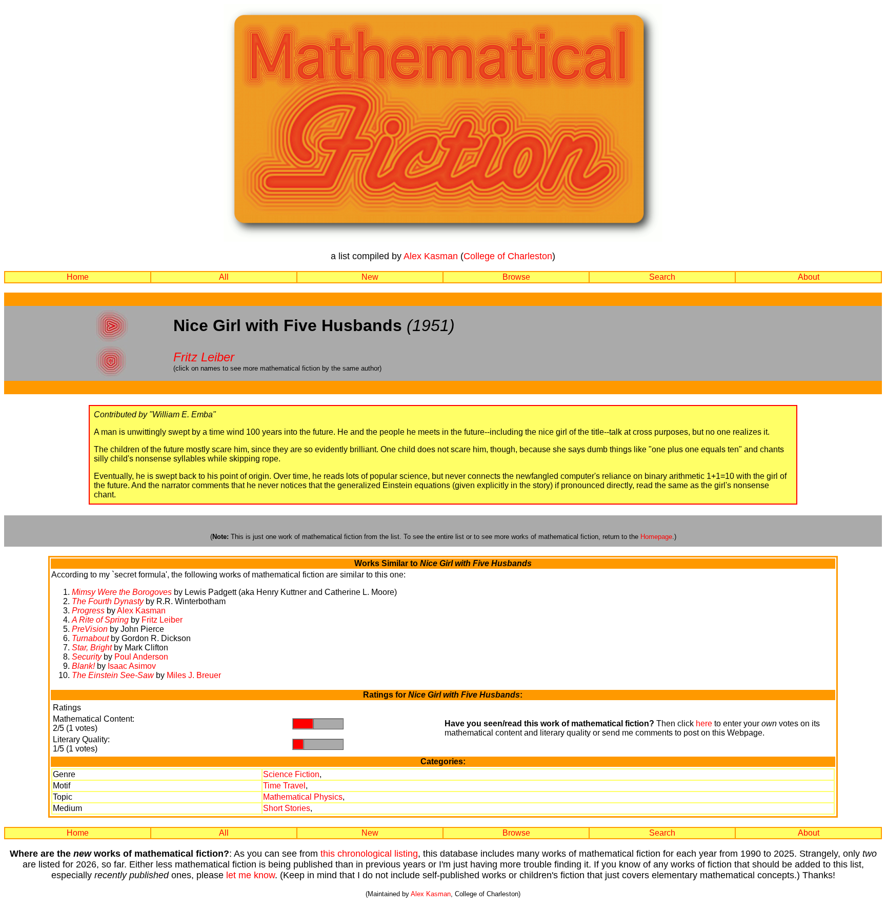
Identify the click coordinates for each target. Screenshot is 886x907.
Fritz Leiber (203, 357)
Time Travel (284, 785)
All (224, 277)
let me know (250, 875)
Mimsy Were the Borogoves (122, 592)
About (808, 277)
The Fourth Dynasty (108, 601)
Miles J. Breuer (194, 675)
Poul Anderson (141, 656)
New (369, 277)
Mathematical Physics (303, 797)
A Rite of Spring (100, 619)
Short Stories (286, 808)
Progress (88, 610)
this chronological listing (369, 853)
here (704, 723)
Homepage (656, 537)
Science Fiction (291, 774)
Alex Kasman (431, 256)
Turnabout (90, 638)
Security (87, 656)
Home (78, 277)
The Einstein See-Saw (113, 675)
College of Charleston (508, 256)
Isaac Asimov (132, 666)
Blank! (83, 666)
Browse (516, 277)
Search (662, 277)
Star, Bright (92, 647)
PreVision (90, 629)
